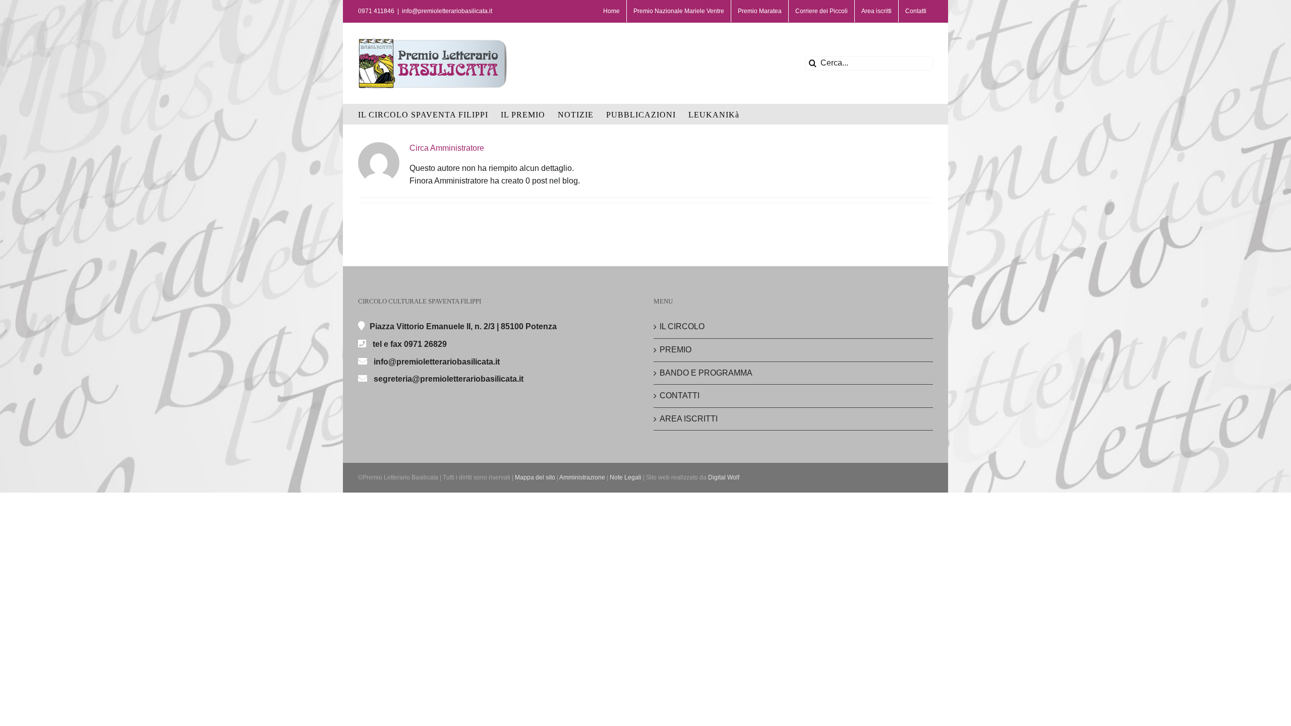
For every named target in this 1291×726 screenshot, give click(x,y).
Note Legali (625, 477)
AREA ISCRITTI (689, 418)
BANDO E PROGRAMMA (706, 373)
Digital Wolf (723, 477)
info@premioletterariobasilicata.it (447, 11)
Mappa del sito (535, 477)
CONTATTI (679, 395)
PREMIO (675, 349)
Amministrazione (582, 477)
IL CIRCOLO (682, 326)
